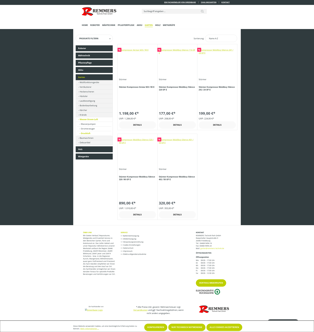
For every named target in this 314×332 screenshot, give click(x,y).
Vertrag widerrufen (211, 283)
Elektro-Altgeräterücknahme (134, 254)
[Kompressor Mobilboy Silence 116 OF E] (177, 60)
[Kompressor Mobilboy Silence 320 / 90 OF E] (137, 150)
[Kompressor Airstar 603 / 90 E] (137, 60)
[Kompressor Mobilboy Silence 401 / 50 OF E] (177, 150)
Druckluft (85, 133)
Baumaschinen (86, 138)
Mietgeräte (83, 156)
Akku (80, 70)
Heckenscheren (87, 91)
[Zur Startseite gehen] (99, 11)
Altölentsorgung (129, 239)
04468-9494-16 (206, 243)
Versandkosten (140, 310)
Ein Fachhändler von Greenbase (180, 2)
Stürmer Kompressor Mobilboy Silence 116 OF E (177, 88)
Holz (80, 149)
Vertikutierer (86, 87)
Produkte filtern (88, 38)
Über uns (87, 232)
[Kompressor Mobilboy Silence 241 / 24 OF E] (217, 60)
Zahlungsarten (208, 2)
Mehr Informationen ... (89, 328)
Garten (81, 77)
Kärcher (83, 110)
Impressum (127, 251)
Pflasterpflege (85, 62)
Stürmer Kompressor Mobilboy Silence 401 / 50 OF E (177, 178)
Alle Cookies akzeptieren (224, 327)
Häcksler (84, 96)
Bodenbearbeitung (88, 105)
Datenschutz (128, 248)
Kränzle (83, 114)
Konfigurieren (155, 327)
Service (124, 232)
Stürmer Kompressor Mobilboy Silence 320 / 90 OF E (137, 178)
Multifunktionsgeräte (89, 82)
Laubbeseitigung (87, 101)
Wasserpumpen (88, 124)
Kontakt (225, 2)
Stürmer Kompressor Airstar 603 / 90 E (137, 87)
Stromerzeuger (88, 128)
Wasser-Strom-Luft (89, 119)
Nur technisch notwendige (186, 327)
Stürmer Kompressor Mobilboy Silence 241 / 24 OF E (217, 88)
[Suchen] (202, 11)
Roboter (82, 48)
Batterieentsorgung (131, 236)
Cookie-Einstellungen (131, 245)
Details (137, 125)
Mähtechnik (84, 55)
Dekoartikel (85, 142)
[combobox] (170, 11)
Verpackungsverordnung (133, 242)
